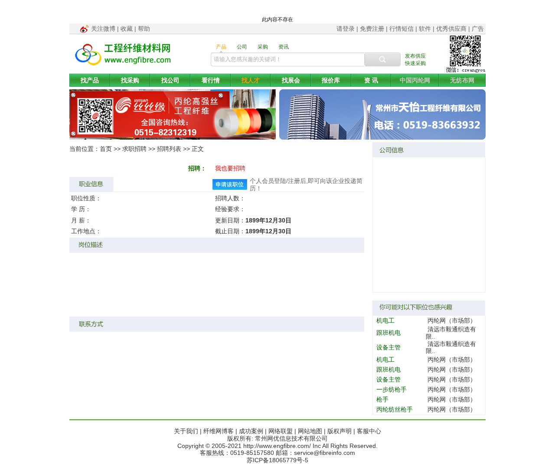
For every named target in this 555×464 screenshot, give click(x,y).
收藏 (127, 28)
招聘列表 (169, 148)
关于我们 (186, 431)
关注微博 (103, 28)
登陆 (280, 180)
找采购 (130, 80)
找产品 (90, 80)
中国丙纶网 (415, 80)
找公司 (170, 80)
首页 (106, 148)
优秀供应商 (451, 28)
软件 (425, 28)
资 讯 (371, 80)
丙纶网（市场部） (452, 320)
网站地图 (310, 431)
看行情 (211, 80)
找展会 (291, 80)
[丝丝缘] (172, 137)
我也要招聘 (230, 168)
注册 (294, 180)
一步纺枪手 (391, 389)
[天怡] (382, 137)
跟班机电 (388, 332)
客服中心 (369, 431)
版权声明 (339, 431)
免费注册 (372, 28)
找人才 (251, 80)
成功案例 (251, 431)
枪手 (382, 399)
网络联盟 (280, 431)
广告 (478, 28)
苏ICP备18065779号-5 (277, 460)
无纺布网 (462, 80)
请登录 (345, 28)
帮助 (144, 28)
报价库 (331, 80)
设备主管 (388, 347)
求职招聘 (134, 148)
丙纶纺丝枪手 (394, 409)
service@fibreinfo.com (324, 452)
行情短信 (401, 28)
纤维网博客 (218, 431)
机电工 (385, 320)
